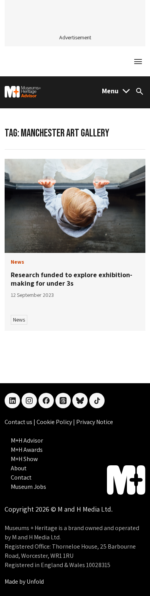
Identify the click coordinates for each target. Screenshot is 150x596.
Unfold (35, 581)
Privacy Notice (94, 422)
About (19, 468)
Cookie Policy (55, 422)
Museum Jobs (28, 487)
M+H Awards (27, 450)
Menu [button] (110, 90)
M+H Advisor (27, 440)
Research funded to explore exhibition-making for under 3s (71, 279)
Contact (21, 477)
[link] (75, 206)
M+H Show (24, 459)
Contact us (19, 422)
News (19, 319)
